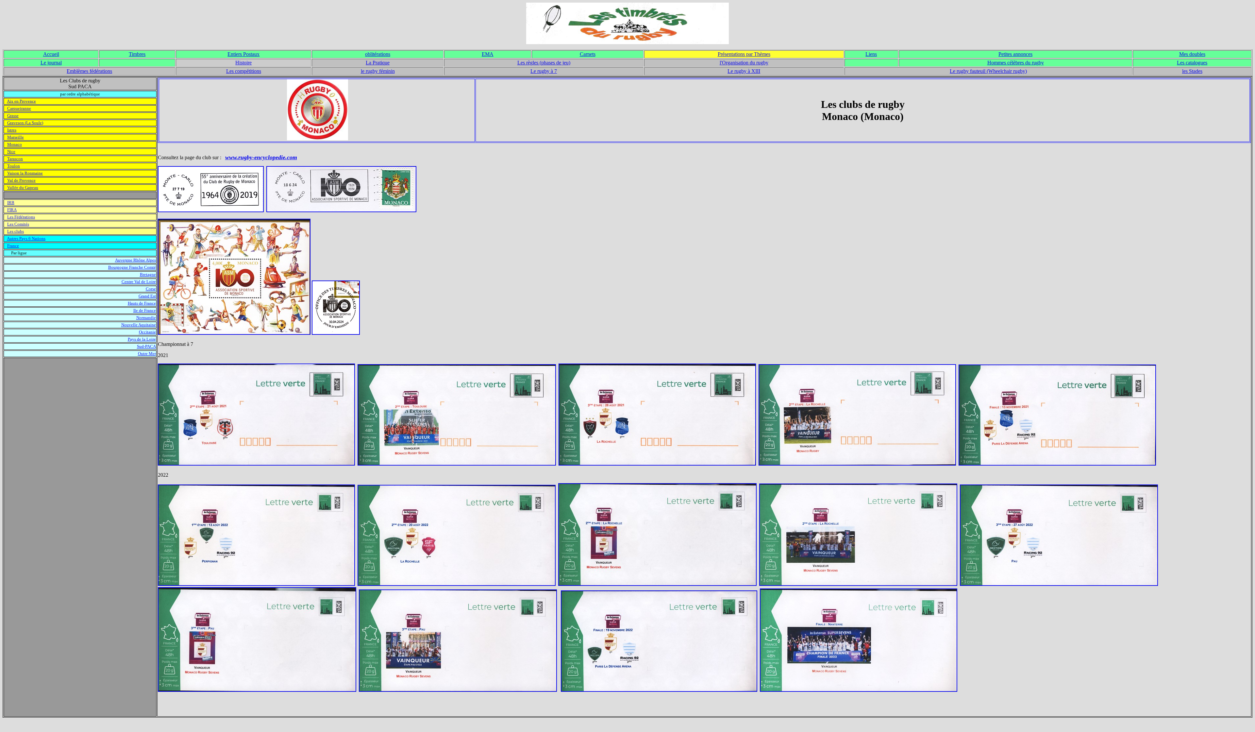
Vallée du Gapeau (22, 187)
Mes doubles (1192, 54)
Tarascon (15, 158)
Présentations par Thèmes (744, 54)
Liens (871, 54)
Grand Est (147, 296)
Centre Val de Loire (139, 281)
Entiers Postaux (243, 54)
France (13, 245)
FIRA (12, 209)
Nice (11, 151)
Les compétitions (243, 71)
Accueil (51, 54)
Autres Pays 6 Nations (26, 238)
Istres (11, 130)
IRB (10, 202)
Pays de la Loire (142, 339)
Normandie (146, 317)
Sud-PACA (146, 346)
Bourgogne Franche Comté (132, 267)
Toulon (13, 165)
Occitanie (147, 332)
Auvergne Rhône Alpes (135, 260)
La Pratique (378, 62)
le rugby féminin (378, 71)
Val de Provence (21, 180)
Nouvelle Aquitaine (138, 324)
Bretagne (148, 274)
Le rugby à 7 (543, 71)
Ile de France (144, 310)
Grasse (13, 115)
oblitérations (377, 54)
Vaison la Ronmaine (25, 173)
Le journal (51, 62)
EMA (488, 54)
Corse (151, 288)
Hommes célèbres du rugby (1015, 62)
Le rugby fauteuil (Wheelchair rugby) (988, 71)
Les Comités (18, 224)
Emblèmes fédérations (89, 71)
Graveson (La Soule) (25, 122)
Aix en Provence (21, 101)
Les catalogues (1192, 62)
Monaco (14, 144)
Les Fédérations (21, 216)
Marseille (15, 137)
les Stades (1192, 71)
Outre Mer (147, 353)
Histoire (243, 62)
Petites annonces (1015, 54)
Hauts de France (142, 303)
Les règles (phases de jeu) (543, 62)
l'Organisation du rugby (744, 62)
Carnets (587, 54)
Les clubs (15, 231)
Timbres (137, 54)
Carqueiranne (19, 108)
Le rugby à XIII (744, 71)
